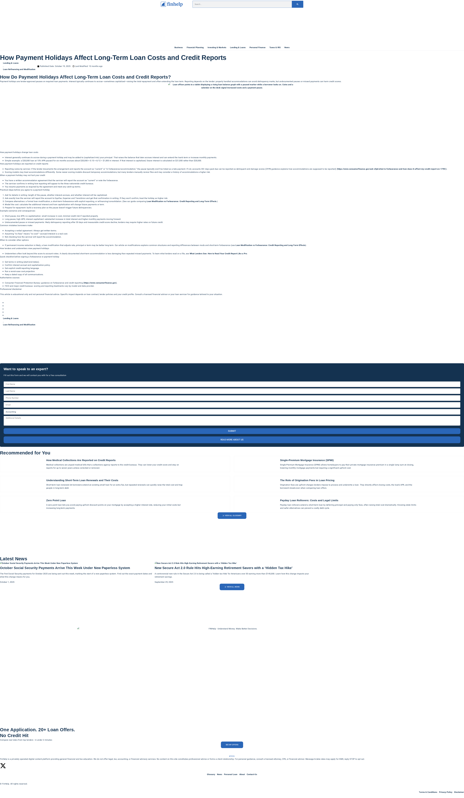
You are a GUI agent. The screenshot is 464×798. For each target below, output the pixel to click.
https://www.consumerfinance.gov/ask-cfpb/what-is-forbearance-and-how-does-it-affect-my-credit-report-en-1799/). (392, 169)
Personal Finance (258, 47)
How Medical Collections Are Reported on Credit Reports (81, 460)
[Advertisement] (232, 27)
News (287, 47)
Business (178, 47)
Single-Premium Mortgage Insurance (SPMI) (307, 460)
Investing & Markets (217, 47)
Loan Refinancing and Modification (19, 69)
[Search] (297, 4)
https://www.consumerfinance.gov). (100, 282)
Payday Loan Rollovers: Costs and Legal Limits (309, 500)
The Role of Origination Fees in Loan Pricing (307, 480)
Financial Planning (195, 47)
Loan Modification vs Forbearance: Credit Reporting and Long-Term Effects (182, 201)
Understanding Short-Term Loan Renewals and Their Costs (82, 480)
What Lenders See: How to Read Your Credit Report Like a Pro (218, 253)
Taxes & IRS (275, 47)
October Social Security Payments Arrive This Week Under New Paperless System (65, 568)
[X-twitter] (3, 766)
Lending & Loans (238, 47)
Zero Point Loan (56, 500)
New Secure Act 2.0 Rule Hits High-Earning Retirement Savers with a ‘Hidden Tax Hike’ (224, 568)
